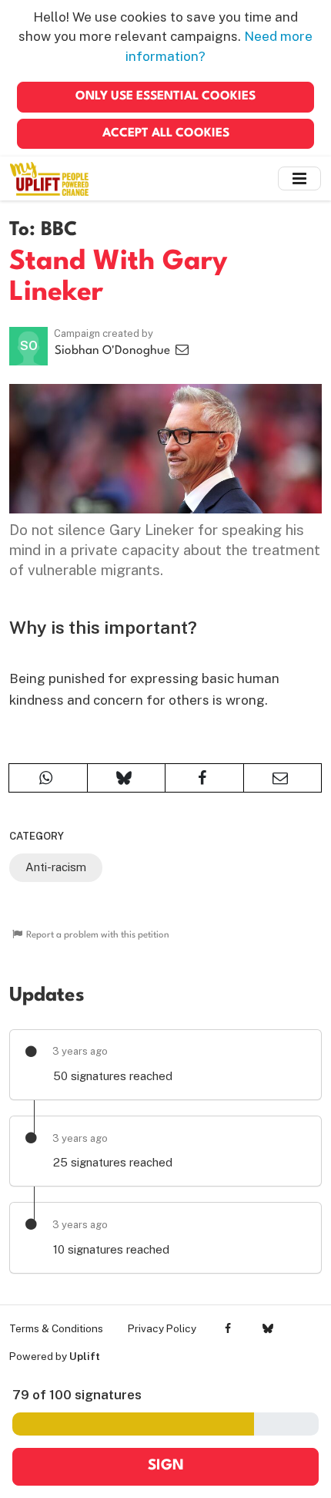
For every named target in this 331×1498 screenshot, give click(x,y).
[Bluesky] (267, 1328)
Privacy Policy (162, 1328)
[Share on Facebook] (204, 778)
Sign (166, 1466)
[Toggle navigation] (299, 178)
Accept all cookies (165, 133)
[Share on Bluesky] (126, 778)
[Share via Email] (283, 778)
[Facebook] (228, 1328)
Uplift (84, 1356)
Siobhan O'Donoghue (114, 351)
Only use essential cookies (165, 96)
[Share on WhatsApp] (48, 778)
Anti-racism (55, 867)
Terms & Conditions (56, 1328)
